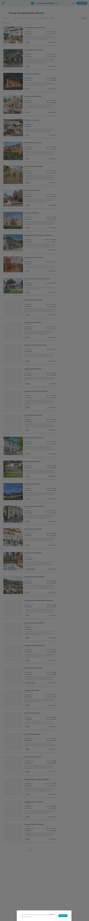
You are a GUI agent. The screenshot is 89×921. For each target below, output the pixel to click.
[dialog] (44, 460)
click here (51, 914)
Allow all (63, 915)
